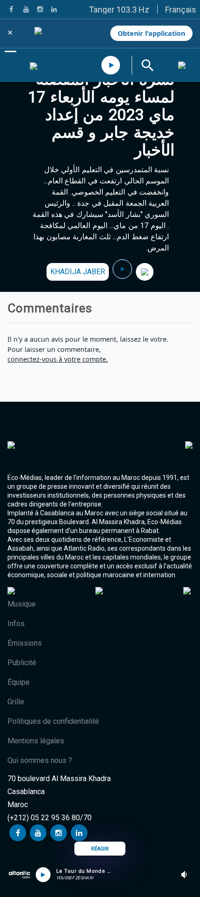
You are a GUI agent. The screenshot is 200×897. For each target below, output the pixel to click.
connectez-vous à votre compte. (57, 359)
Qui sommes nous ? (39, 760)
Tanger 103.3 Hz (119, 9)
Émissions (24, 643)
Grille (15, 701)
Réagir (100, 849)
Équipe (18, 682)
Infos (16, 623)
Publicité (21, 662)
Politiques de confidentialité (53, 721)
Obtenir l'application (151, 33)
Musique (21, 604)
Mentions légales (35, 740)
